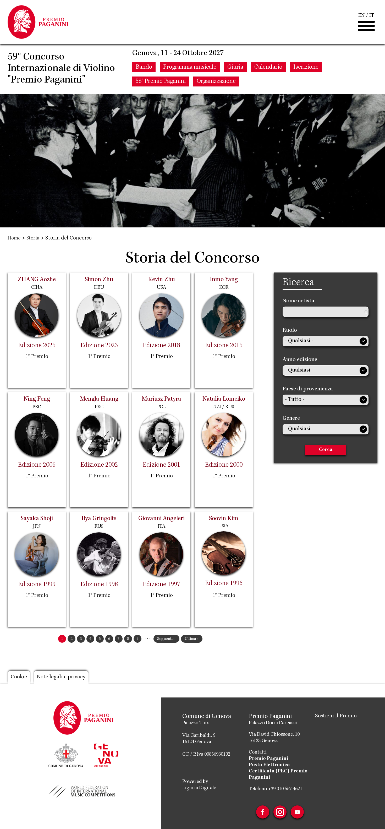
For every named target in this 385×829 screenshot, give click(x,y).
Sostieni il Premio (336, 716)
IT (371, 15)
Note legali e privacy (61, 677)
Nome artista (298, 301)
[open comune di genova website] (65, 755)
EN (361, 15)
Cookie (19, 677)
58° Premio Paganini (161, 81)
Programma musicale (189, 67)
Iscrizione (305, 67)
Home (14, 238)
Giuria (235, 67)
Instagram (280, 812)
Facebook (262, 812)
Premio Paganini (268, 758)
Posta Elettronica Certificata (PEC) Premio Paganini (278, 771)
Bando (144, 67)
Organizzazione (216, 81)
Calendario (268, 67)
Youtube (297, 812)
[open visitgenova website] (106, 755)
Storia (32, 238)
